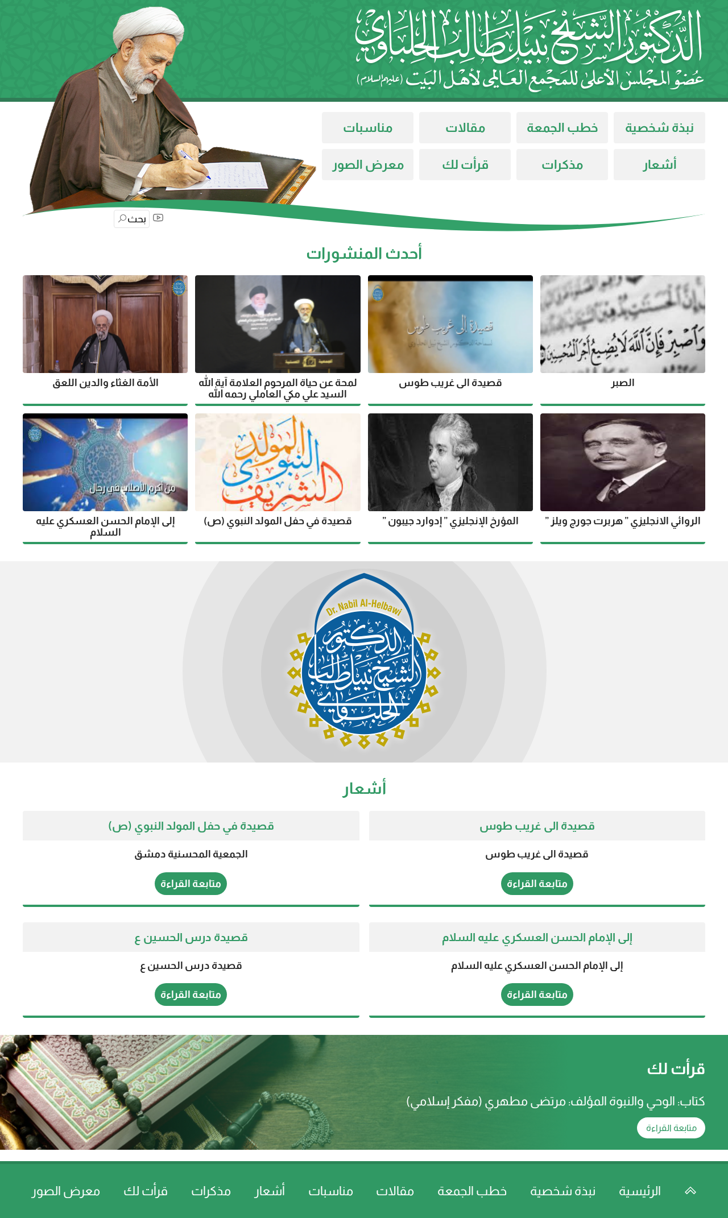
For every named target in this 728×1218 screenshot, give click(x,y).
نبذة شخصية (659, 128)
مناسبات (367, 128)
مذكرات (562, 165)
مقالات (465, 128)
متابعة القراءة (537, 883)
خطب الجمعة (562, 128)
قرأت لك (465, 165)
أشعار (660, 165)
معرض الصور (368, 165)
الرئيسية (640, 1191)
